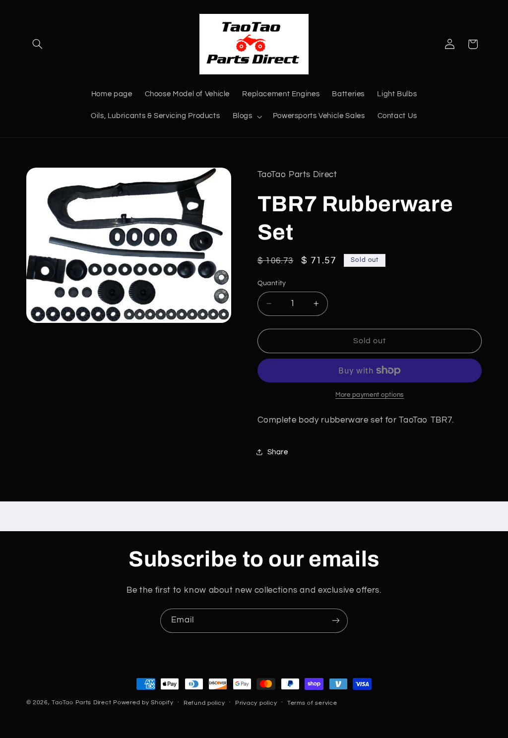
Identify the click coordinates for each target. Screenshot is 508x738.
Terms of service (312, 703)
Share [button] (277, 452)
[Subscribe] (335, 621)
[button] (37, 44)
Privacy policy (256, 703)
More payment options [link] (369, 395)
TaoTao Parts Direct (81, 702)
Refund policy (204, 703)
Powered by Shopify (143, 702)
